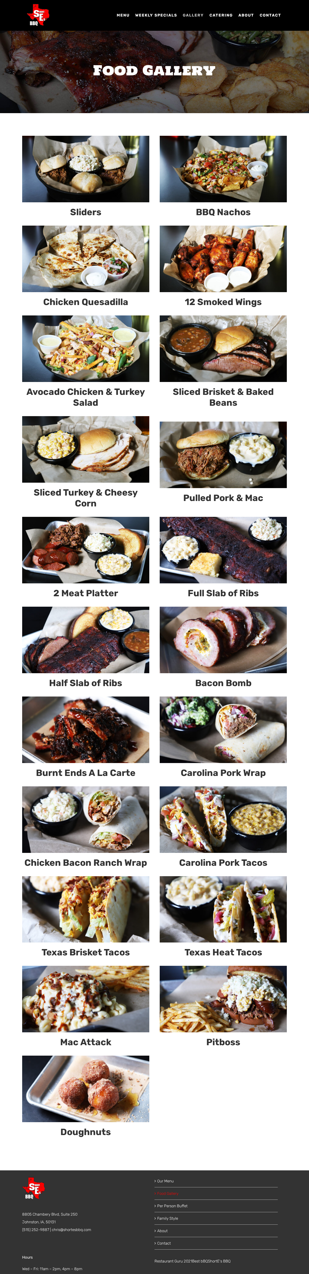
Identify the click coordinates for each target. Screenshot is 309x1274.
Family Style (167, 1218)
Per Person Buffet (172, 1206)
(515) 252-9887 (35, 1229)
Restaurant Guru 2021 (173, 1261)
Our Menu (165, 1181)
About (162, 1231)
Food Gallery (167, 1193)
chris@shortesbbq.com (71, 1229)
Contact (164, 1243)
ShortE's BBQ (219, 1261)
